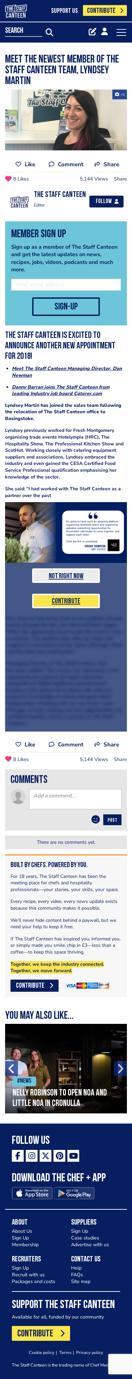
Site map (80, 1281)
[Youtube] (73, 1156)
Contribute (66, 601)
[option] (66, 1068)
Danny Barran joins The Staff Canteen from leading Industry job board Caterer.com (60, 390)
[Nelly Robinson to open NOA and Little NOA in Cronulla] (66, 1068)
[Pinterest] (59, 1156)
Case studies (85, 1238)
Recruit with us (28, 1275)
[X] (45, 1156)
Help (76, 1268)
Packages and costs (33, 1281)
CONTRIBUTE (101, 11)
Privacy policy (89, 1352)
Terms (65, 1352)
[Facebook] (18, 1156)
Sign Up (20, 1238)
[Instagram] (32, 1156)
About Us (22, 1231)
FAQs (77, 1275)
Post (112, 820)
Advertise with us (90, 1244)
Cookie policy (41, 1352)
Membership (25, 1244)
